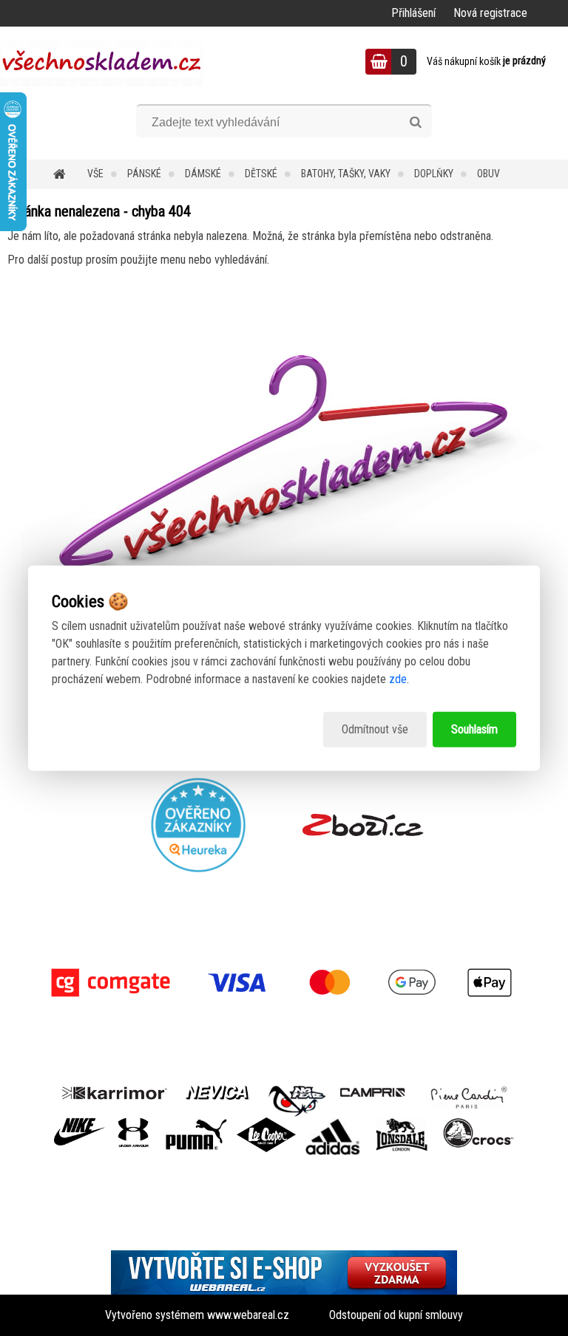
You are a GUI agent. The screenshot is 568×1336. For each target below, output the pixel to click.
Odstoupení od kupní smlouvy (396, 1315)
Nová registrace (490, 13)
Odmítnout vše (375, 729)
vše (95, 173)
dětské (261, 173)
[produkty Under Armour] (133, 1123)
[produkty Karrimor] (114, 1091)
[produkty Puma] (196, 1123)
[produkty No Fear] (297, 1098)
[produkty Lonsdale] (402, 1123)
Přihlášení (413, 13)
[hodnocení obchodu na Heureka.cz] (199, 825)
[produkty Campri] (373, 1091)
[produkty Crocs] (478, 1123)
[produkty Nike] (80, 1123)
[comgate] (284, 982)
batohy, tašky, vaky (345, 173)
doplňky (433, 173)
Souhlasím (474, 729)
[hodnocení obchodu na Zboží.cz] (363, 825)
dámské (203, 173)
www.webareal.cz (248, 1315)
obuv (488, 173)
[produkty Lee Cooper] (266, 1123)
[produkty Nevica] (218, 1091)
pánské (144, 173)
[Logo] (101, 63)
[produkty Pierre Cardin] (468, 1091)
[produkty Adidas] (333, 1123)
